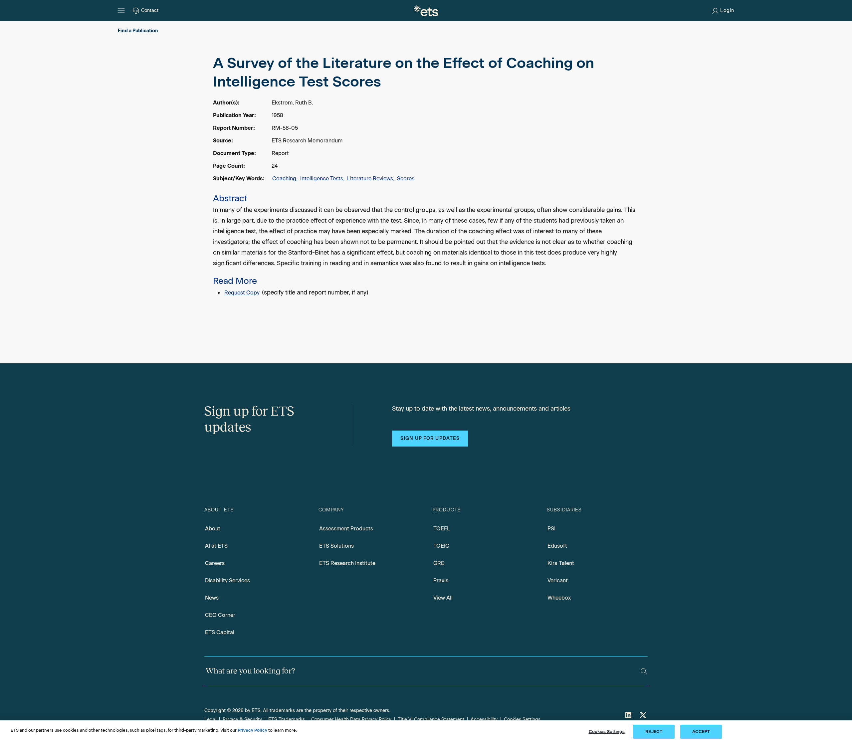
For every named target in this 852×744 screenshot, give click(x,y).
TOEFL (441, 528)
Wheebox (559, 598)
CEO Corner (220, 615)
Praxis (440, 580)
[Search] (644, 671)
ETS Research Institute (347, 563)
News (212, 598)
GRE (438, 563)
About (212, 528)
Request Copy (242, 292)
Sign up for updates (430, 438)
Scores (405, 178)
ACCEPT (701, 731)
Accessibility (484, 719)
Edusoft (557, 546)
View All (443, 598)
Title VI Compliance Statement (431, 719)
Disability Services (227, 580)
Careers (215, 563)
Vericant (557, 580)
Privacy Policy (252, 730)
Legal (210, 719)
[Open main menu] (121, 11)
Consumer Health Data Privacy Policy (351, 719)
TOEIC (441, 546)
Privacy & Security (242, 719)
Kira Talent (560, 563)
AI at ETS (216, 546)
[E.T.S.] (426, 10)
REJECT (653, 731)
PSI (551, 528)
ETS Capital (219, 632)
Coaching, (285, 178)
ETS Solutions (336, 546)
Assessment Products (346, 528)
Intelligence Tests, (323, 178)
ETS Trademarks (286, 719)
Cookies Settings (522, 719)
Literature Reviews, (371, 178)
